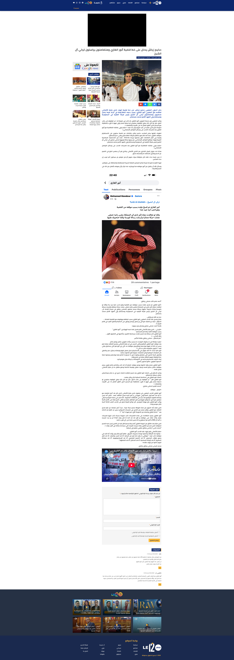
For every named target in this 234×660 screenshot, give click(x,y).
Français (76, 8)
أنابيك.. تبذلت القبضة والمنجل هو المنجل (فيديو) (94, 105)
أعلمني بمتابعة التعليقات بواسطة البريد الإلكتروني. (145, 532)
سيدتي (119, 648)
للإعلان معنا (84, 648)
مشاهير (112, 2)
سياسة (144, 2)
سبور (118, 2)
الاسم (158, 517)
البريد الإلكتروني (154, 525)
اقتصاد (130, 2)
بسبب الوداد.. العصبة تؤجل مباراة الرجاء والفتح (80, 105)
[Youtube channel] (74, 2)
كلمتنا (119, 651)
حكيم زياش (140, 110)
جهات (102, 651)
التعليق (157, 496)
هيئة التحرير (84, 645)
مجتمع (137, 2)
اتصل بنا (85, 651)
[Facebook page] (82, 2)
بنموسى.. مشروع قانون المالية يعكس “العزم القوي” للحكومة (79, 88)
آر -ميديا (101, 645)
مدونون (118, 654)
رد (159, 568)
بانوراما (102, 654)
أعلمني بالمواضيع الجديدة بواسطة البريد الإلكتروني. (144, 536)
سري (124, 2)
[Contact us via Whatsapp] (77, 2)
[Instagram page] (80, 2)
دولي (103, 648)
